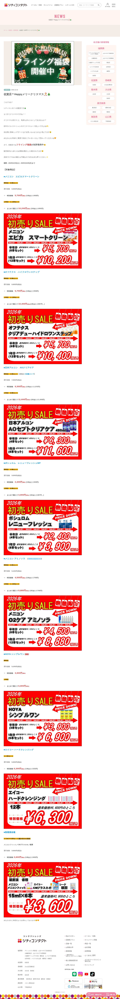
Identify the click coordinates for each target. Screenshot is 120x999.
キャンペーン (48, 5)
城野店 (108, 71)
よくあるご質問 (90, 955)
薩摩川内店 (108, 107)
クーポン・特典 (36, 5)
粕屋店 (94, 75)
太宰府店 (108, 67)
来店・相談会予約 (96, 994)
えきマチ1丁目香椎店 (108, 58)
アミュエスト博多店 (31, 950)
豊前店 (108, 62)
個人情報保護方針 (72, 960)
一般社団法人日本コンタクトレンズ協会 (74, 955)
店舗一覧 (112, 994)
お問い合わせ (70, 965)
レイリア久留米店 (94, 67)
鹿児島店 (94, 107)
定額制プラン (58, 5)
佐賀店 (10, 30)
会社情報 (88, 947)
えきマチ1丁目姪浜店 (108, 53)
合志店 (94, 94)
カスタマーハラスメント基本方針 (93, 960)
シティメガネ (69, 5)
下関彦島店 (108, 121)
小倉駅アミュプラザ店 (94, 62)
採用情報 (88, 951)
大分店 (108, 94)
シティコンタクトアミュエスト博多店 (94, 53)
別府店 (108, 98)
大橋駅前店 (94, 58)
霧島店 (94, 112)
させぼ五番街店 (108, 84)
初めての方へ (70, 936)
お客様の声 (69, 947)
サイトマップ (89, 965)
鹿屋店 (108, 112)
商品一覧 (88, 943)
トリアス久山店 (94, 71)
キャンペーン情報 (91, 940)
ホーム (5, 30)
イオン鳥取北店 (94, 121)
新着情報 (16, 30)
